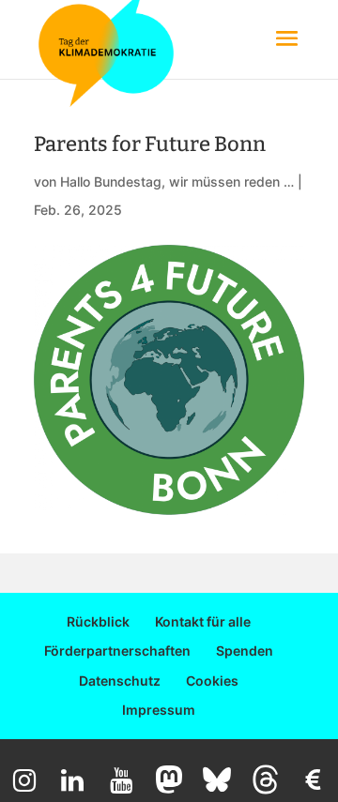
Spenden (244, 650)
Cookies (212, 681)
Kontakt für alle (203, 621)
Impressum (158, 710)
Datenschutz (120, 681)
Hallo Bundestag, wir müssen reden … (177, 181)
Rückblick (98, 621)
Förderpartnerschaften (117, 650)
